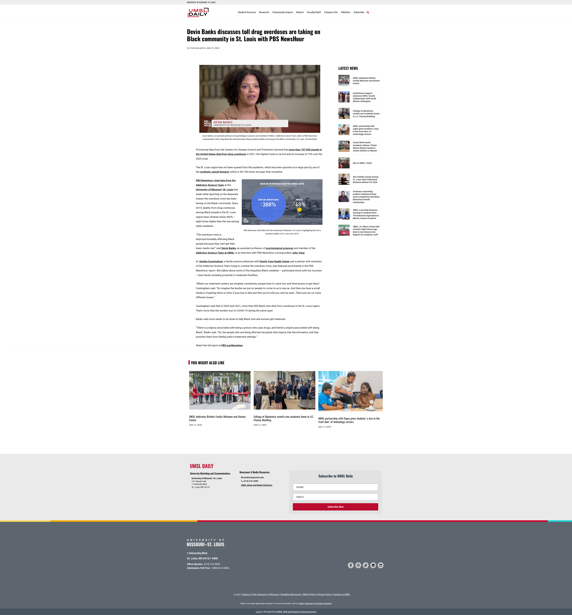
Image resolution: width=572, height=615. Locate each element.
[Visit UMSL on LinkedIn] (373, 565)
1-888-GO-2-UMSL (220, 568)
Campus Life (331, 12)
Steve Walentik (197, 48)
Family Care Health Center (275, 261)
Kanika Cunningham (211, 261)
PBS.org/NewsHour (232, 345)
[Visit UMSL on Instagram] (358, 565)
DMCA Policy (309, 594)
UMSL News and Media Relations (256, 485)
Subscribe (359, 12)
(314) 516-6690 (250, 481)
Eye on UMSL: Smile (362, 163)
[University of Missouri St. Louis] (205, 545)
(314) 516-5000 (212, 564)
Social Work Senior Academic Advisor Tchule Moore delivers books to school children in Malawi (365, 146)
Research (264, 12)
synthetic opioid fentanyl (214, 171)
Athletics (345, 12)
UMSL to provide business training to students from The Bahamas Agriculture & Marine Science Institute (366, 214)
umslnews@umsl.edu (253, 477)
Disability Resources (291, 594)
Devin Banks (229, 248)
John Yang (298, 252)
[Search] (368, 12)
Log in (259, 611)
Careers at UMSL (341, 594)
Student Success (247, 12)
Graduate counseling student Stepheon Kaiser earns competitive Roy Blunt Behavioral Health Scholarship (366, 197)
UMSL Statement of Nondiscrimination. (315, 603)
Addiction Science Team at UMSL (215, 252)
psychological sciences (279, 248)
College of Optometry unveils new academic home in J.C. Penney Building (366, 113)
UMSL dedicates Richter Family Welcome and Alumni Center (366, 81)
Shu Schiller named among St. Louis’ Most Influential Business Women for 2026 (365, 179)
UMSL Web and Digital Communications (296, 611)
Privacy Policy (325, 594)
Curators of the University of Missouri (260, 594)
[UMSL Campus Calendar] (381, 565)
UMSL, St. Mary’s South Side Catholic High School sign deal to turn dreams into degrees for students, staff (366, 230)
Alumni (300, 12)
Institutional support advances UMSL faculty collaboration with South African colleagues (364, 97)
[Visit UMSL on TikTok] (366, 565)
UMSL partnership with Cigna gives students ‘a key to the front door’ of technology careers (366, 130)
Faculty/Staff (314, 12)
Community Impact (282, 12)
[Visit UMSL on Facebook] (351, 565)
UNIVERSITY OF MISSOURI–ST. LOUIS (201, 2)
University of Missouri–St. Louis (214, 189)
